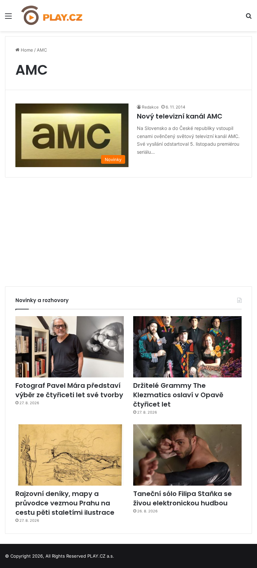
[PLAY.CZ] (52, 15)
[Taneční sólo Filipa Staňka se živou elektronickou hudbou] (187, 455)
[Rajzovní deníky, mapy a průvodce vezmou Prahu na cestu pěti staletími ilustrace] (69, 455)
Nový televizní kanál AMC (180, 116)
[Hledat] (248, 18)
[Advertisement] (128, 229)
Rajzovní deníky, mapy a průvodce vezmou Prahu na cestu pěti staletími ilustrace (64, 503)
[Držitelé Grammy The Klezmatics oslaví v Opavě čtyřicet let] (187, 346)
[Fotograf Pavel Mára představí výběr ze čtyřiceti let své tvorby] (69, 346)
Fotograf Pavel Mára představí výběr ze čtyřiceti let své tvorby (69, 390)
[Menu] (8, 18)
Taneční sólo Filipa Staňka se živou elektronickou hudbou (182, 498)
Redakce (150, 107)
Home (26, 50)
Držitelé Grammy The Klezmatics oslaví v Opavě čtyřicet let (178, 395)
